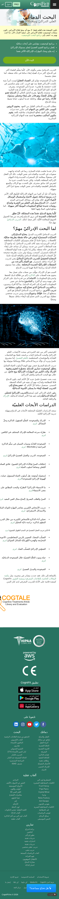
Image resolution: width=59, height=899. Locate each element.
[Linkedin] (16, 724)
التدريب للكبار (16, 755)
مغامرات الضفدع (15, 795)
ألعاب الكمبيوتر (17, 740)
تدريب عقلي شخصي (29, 847)
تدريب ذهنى (29, 850)
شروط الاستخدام (43, 877)
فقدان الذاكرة (44, 755)
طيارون (17, 746)
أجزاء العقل (44, 743)
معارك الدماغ (30, 862)
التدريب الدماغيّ (14, 219)
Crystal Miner (44, 792)
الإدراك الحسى (43, 767)
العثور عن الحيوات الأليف (15, 783)
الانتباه (44, 770)
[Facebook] (43, 724)
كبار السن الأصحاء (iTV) (17, 752)
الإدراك (6, 396)
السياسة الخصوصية (27, 877)
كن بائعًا (15, 882)
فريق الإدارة (14, 877)
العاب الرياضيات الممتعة (30, 853)
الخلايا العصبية (44, 746)
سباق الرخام (44, 816)
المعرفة (44, 752)
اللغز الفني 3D (15, 792)
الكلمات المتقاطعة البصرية (44, 807)
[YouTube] (29, 724)
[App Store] (29, 689)
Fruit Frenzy (44, 786)
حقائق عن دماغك (44, 740)
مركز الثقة (17, 888)
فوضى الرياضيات (44, 813)
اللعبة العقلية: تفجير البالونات (15, 810)
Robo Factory (44, 798)
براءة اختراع (29, 829)
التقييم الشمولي (17, 749)
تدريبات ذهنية (30, 838)
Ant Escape (44, 801)
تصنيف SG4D (17, 764)
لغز (15, 801)
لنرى (35, 423)
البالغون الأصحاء (17, 743)
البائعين (30, 832)
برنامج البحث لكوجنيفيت (31, 35)
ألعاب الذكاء (15, 813)
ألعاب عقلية (15, 819)
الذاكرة (32, 275)
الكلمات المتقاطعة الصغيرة (44, 783)
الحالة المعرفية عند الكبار (16, 758)
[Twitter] (36, 724)
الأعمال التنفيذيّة (44, 764)
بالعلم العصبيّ (22, 358)
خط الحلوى (15, 798)
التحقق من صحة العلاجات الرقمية (16, 737)
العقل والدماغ (44, 737)
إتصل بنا (8, 882)
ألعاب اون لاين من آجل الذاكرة (15, 816)
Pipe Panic (43, 789)
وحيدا (44, 795)
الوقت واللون (16, 789)
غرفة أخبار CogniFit (47, 882)
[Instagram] (23, 724)
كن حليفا (24, 882)
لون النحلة (15, 807)
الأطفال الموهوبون (30, 859)
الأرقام (15, 804)
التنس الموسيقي (44, 819)
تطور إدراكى (29, 835)
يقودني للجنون (44, 804)
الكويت (51, 894)
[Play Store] (29, 698)
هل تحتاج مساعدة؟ (39, 888)
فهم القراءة (29, 856)
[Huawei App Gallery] (29, 706)
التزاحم (15, 780)
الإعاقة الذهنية (44, 758)
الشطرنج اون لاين (44, 780)
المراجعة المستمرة (17, 761)
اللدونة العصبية (43, 749)
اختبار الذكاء (29, 865)
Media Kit (33, 882)
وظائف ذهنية (44, 761)
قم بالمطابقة (44, 810)
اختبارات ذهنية (30, 841)
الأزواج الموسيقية (15, 786)
